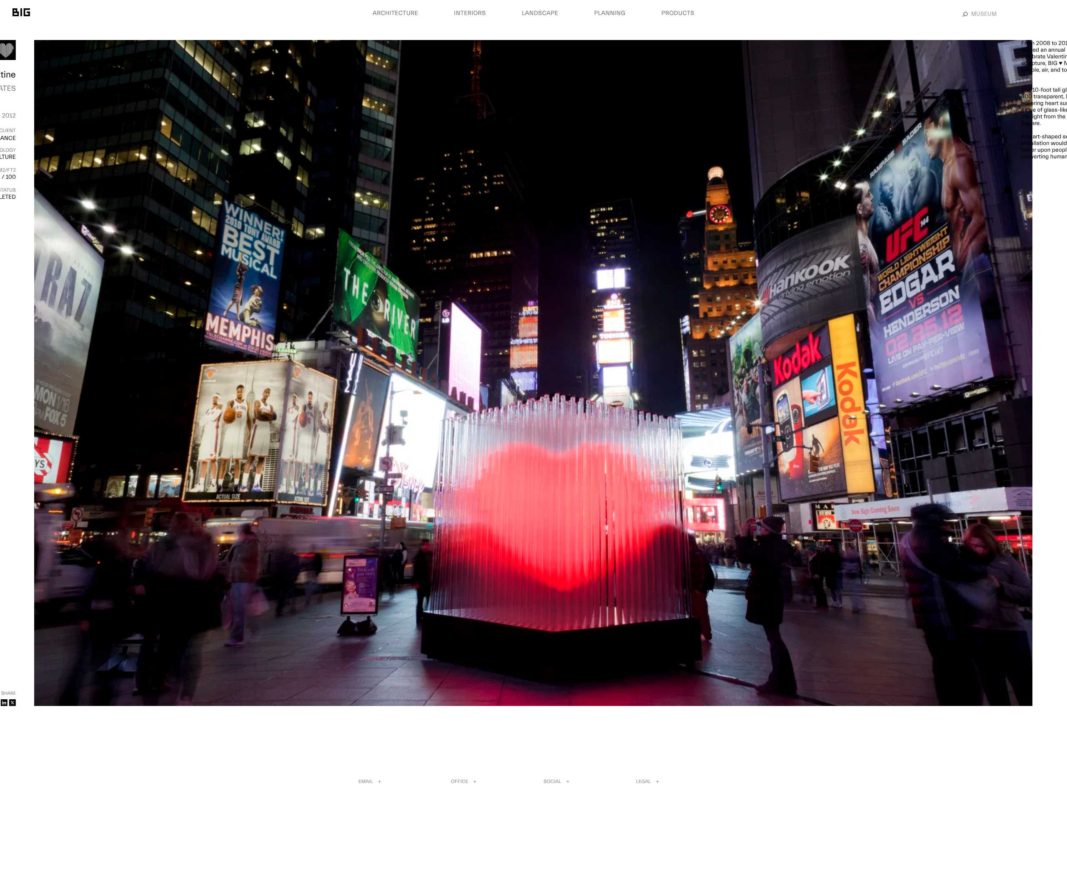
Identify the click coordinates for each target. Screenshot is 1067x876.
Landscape (540, 13)
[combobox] (1012, 14)
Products (677, 13)
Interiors (470, 13)
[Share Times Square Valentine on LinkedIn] (4, 702)
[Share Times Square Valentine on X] (12, 702)
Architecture (395, 13)
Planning (609, 13)
